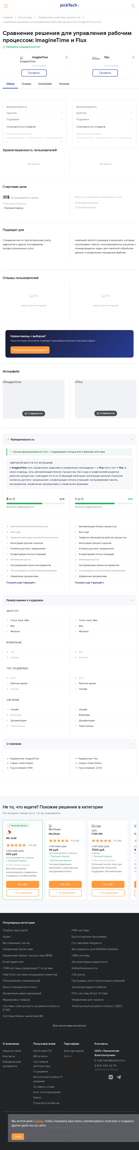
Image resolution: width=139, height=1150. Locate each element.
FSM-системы (80, 930)
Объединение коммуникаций (21, 981)
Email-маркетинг (13, 962)
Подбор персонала (15, 930)
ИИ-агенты (40, 1056)
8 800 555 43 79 (105, 1066)
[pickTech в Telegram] (119, 1077)
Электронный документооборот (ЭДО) (97, 1006)
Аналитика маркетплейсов (89, 987)
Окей (17, 1136)
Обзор (10, 83)
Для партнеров (74, 1051)
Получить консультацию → (30, 350)
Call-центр (78, 974)
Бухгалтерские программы (89, 936)
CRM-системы (81, 955)
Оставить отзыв (43, 1087)
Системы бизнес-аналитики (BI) (23, 1016)
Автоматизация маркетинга (90, 962)
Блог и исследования (47, 1092)
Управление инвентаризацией (22, 993)
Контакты (9, 1056)
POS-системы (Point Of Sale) (90, 993)
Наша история (12, 1051)
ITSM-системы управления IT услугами (28, 968)
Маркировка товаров (16, 1000)
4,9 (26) (32, 845)
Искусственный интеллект (20, 987)
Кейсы (37, 1097)
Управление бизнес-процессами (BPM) (27, 955)
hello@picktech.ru (114, 1060)
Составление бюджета (87, 943)
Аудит (7, 936)
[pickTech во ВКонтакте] (111, 1077)
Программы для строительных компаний (98, 981)
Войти (67, 1056)
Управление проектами (18, 949)
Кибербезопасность (85, 968)
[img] (16, 845)
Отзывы (26, 83)
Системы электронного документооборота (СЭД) (31, 1008)
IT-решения (40, 1071)
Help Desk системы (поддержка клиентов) (30, 974)
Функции (64, 83)
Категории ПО (42, 1051)
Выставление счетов (16, 943)
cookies (38, 1121)
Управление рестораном (88, 1000)
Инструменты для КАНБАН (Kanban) (95, 949)
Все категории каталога (69, 1025)
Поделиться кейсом (46, 1103)
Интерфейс (45, 83)
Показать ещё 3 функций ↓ (21, 582)
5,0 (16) (117, 840)
